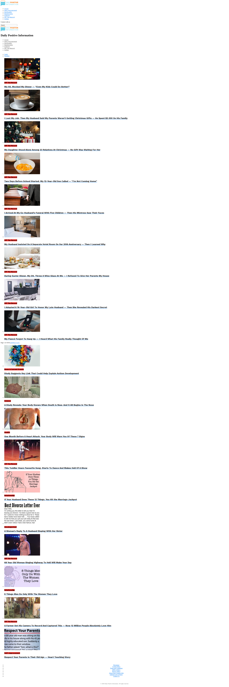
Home (6, 9)
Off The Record (9, 17)
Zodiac (6, 19)
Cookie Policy (116, 666)
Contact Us (116, 676)
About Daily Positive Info (116, 673)
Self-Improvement (10, 10)
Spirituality (8, 12)
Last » (18, 342)
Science (7, 15)
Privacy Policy (116, 671)
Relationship (8, 14)
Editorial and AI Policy (116, 674)
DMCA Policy (116, 670)
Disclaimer (116, 665)
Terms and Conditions (116, 668)
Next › (14, 342)
